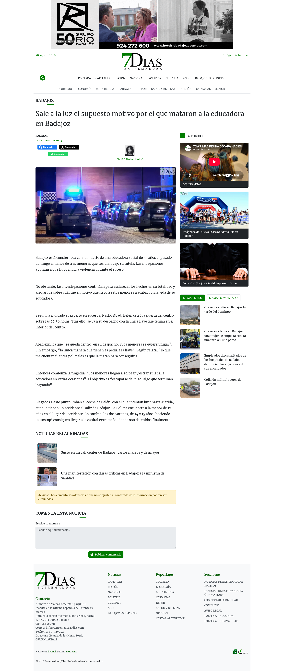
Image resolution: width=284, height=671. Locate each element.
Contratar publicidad (221, 600)
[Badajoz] (142, 24)
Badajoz (45, 100)
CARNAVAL (126, 89)
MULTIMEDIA (105, 89)
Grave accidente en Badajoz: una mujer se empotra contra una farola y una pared (225, 336)
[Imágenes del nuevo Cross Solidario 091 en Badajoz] (214, 210)
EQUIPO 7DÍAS (192, 184)
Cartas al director (210, 89)
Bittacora (71, 651)
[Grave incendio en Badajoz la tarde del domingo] (190, 315)
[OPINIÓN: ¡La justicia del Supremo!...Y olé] (214, 261)
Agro (186, 78)
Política (155, 78)
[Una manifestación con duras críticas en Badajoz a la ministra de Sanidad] (47, 476)
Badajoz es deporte (209, 78)
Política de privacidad (221, 621)
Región (120, 78)
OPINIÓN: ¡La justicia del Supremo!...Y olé (210, 283)
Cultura (172, 78)
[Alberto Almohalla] (130, 150)
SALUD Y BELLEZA (163, 89)
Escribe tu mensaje (48, 523)
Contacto (211, 605)
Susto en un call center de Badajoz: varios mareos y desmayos (110, 452)
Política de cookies (219, 615)
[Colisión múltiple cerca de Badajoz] (190, 388)
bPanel (52, 651)
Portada (84, 78)
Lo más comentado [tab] (223, 298)
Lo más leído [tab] (192, 298)
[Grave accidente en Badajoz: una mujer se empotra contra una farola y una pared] (190, 339)
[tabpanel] (214, 353)
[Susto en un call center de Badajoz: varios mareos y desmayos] (47, 453)
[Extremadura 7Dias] (142, 61)
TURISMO (65, 89)
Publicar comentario (107, 554)
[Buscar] (42, 78)
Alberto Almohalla (130, 159)
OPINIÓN (185, 89)
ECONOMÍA (84, 89)
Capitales (102, 78)
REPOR (142, 89)
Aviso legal (213, 610)
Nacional (137, 78)
